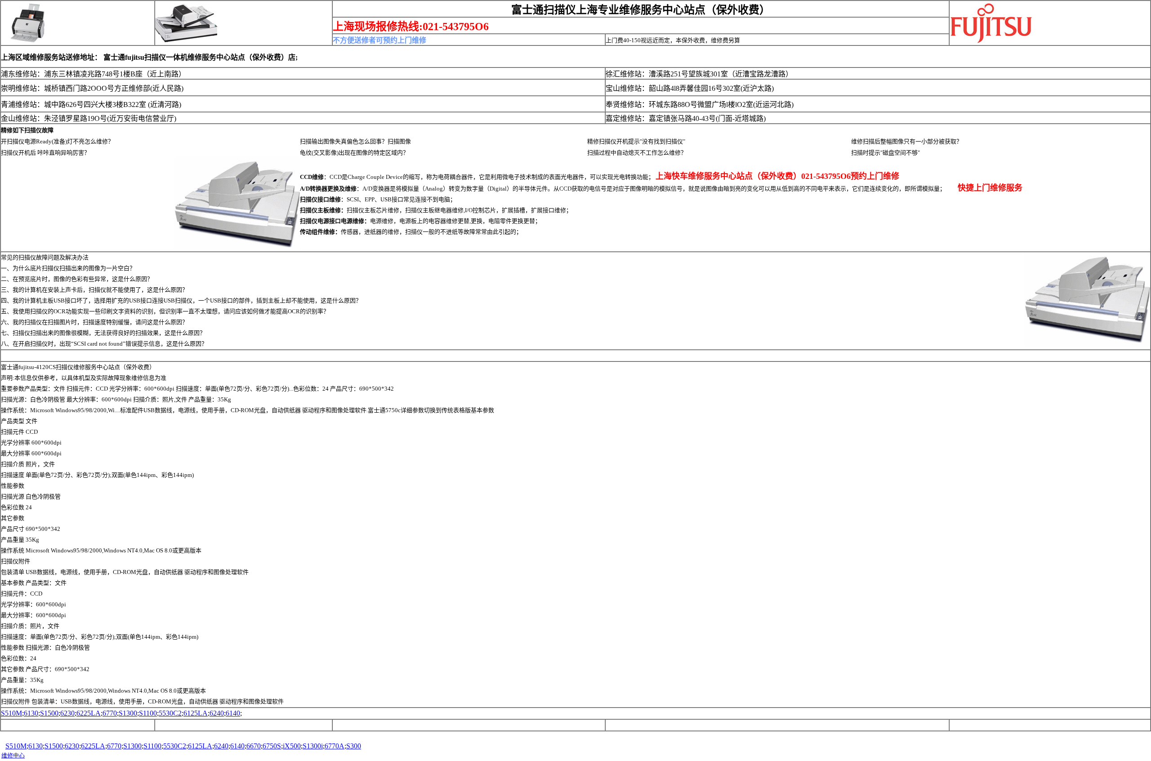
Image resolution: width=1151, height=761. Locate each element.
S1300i (313, 746)
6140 (233, 713)
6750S (272, 746)
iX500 (292, 746)
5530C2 (170, 713)
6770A (334, 746)
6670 (253, 746)
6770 (110, 713)
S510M (11, 713)
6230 (67, 713)
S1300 (128, 713)
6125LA (195, 713)
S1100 (148, 713)
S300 (353, 746)
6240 (217, 713)
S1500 (49, 713)
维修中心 (13, 755)
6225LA (88, 713)
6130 (31, 713)
